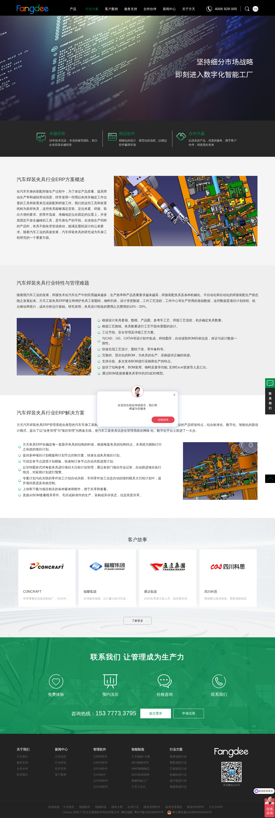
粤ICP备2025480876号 (148, 812)
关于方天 (188, 9)
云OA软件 (99, 774)
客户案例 (111, 9)
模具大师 (117, 807)
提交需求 (155, 713)
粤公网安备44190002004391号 (192, 812)
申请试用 (188, 713)
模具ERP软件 (195, 807)
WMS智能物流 (140, 768)
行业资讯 (60, 762)
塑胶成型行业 (178, 762)
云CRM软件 (100, 780)
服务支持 (130, 9)
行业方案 (92, 9)
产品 (73, 9)
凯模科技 (100, 807)
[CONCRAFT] (46, 566)
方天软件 (68, 807)
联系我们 (22, 774)
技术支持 (60, 768)
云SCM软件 (100, 786)
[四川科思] (228, 566)
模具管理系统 (173, 807)
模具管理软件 (152, 807)
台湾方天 (133, 807)
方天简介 (22, 756)
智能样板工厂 (139, 780)
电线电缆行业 (178, 786)
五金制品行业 (178, 768)
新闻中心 (169, 9)
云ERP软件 (100, 756)
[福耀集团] (107, 566)
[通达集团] (167, 566)
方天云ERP (216, 807)
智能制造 (137, 749)
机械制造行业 (178, 774)
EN (255, 8)
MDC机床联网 (140, 774)
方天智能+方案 (140, 756)
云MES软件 (100, 762)
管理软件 (99, 749)
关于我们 (23, 749)
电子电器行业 (178, 780)
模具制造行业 (178, 756)
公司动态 (60, 756)
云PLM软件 (100, 768)
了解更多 (137, 620)
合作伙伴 (150, 9)
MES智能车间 (140, 762)
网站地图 (126, 812)
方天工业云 (138, 786)
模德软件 (84, 807)
